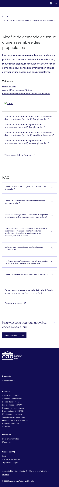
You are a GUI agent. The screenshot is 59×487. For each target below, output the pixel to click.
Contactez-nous (9, 380)
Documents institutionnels (13, 408)
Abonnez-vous (10, 335)
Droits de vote (9, 86)
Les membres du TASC (12, 404)
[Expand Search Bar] (44, 3)
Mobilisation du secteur (12, 414)
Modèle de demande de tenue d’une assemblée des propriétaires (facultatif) (28, 117)
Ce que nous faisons (10, 395)
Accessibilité (7, 471)
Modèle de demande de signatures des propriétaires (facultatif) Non (25, 141)
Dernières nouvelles (10, 438)
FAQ (4, 456)
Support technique (10, 462)
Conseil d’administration (12, 398)
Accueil (5, 17)
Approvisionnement (10, 423)
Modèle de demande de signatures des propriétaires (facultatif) (24, 125)
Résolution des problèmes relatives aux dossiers (26, 93)
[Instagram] (22, 385)
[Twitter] (3, 385)
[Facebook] (8, 385)
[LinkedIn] (13, 385)
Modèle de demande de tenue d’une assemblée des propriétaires (31, 20)
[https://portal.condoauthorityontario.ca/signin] (51, 3)
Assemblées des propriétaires (17, 90)
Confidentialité (21, 471)
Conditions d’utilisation (39, 471)
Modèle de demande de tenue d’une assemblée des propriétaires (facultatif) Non (28, 133)
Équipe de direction (10, 401)
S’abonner (6, 442)
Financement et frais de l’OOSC (15, 420)
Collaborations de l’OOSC (13, 411)
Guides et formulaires (11, 459)
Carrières (6, 426)
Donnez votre (13, 303)
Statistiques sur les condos (13, 417)
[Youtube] (17, 385)
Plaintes (5, 474)
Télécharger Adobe (18, 155)
